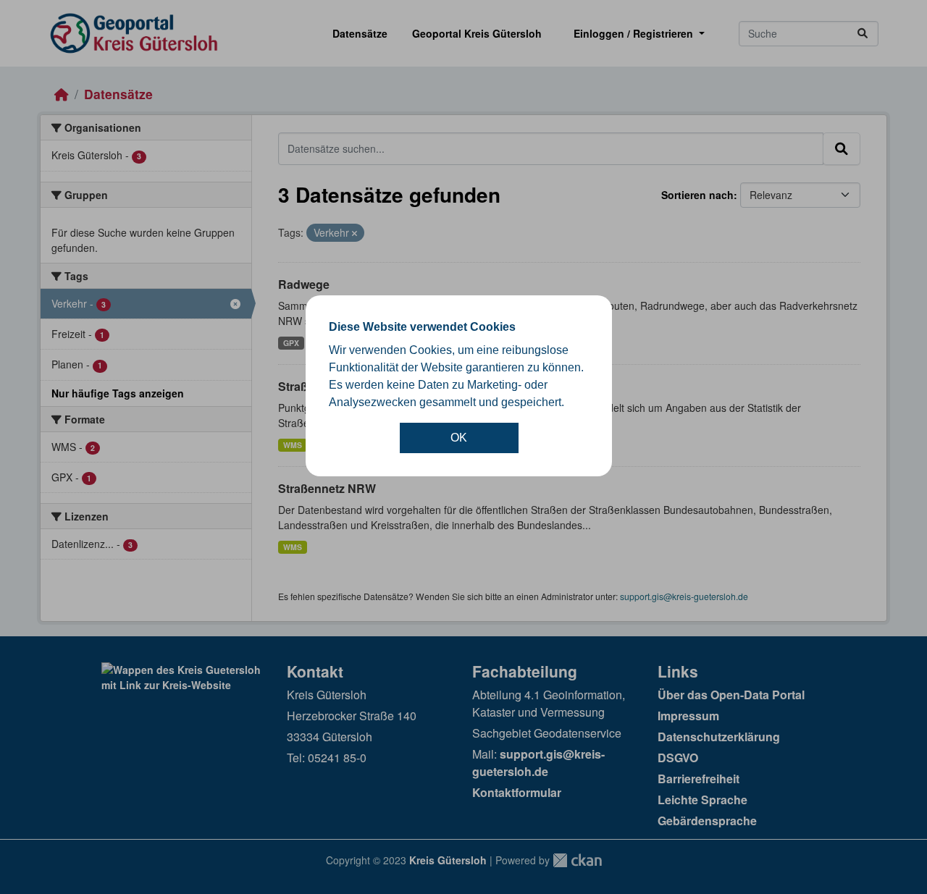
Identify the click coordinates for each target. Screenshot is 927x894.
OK (458, 437)
